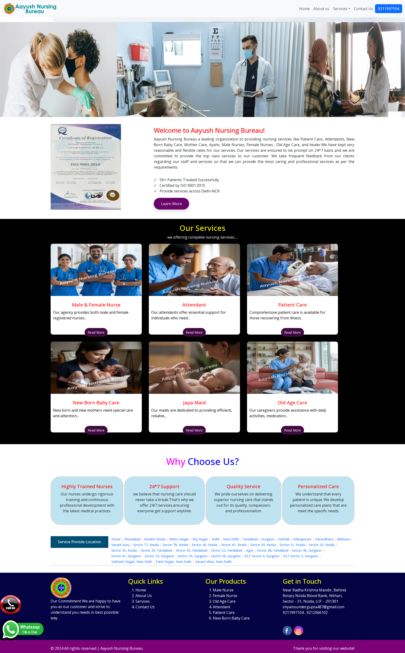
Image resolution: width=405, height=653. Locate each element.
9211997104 (388, 8)
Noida (115, 539)
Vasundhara (324, 539)
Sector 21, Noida (292, 544)
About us (321, 8)
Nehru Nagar (179, 539)
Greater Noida (154, 539)
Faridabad (250, 539)
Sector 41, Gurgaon (126, 556)
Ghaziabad (132, 539)
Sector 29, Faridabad (156, 550)
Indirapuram (302, 539)
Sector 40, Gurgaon (307, 550)
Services (340, 8)
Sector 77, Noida (146, 544)
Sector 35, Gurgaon (192, 556)
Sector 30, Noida (124, 550)
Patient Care (224, 612)
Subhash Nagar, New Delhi (131, 561)
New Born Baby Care (231, 618)
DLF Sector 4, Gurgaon (261, 556)
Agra (249, 550)
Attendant (221, 606)
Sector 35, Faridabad (191, 550)
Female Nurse (225, 595)
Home (304, 8)
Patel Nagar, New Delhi (173, 561)
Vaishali (283, 539)
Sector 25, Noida (321, 544)
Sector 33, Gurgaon (159, 556)
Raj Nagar (200, 539)
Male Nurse (223, 590)
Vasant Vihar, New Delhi (213, 561)
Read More (96, 332)
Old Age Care (224, 601)
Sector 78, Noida (175, 544)
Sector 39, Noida (263, 544)
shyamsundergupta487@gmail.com (313, 606)
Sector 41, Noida (234, 544)
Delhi (215, 539)
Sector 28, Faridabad (272, 550)
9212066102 (317, 612)
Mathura (343, 539)
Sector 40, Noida (204, 544)
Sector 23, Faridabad (226, 550)
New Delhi (231, 539)
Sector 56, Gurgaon (226, 556)
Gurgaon (267, 539)
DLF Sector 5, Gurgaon (300, 556)
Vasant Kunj (120, 544)
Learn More (171, 203)
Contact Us (363, 8)
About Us (143, 595)
